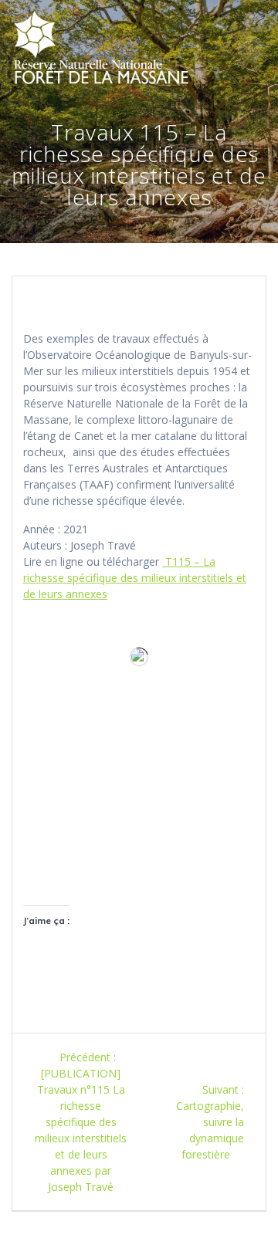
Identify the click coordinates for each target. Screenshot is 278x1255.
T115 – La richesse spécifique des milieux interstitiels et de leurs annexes (134, 577)
